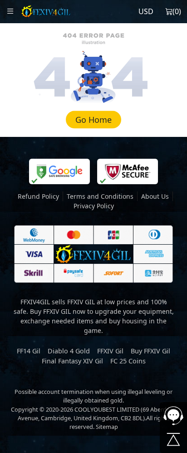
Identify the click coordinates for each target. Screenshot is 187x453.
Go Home (93, 119)
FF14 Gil (28, 351)
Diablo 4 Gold (69, 351)
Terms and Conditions (100, 196)
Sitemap (107, 427)
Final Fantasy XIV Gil (72, 361)
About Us (155, 196)
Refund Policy (38, 196)
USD (145, 11)
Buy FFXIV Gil (150, 351)
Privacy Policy (94, 205)
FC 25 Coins (128, 361)
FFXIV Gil (110, 351)
